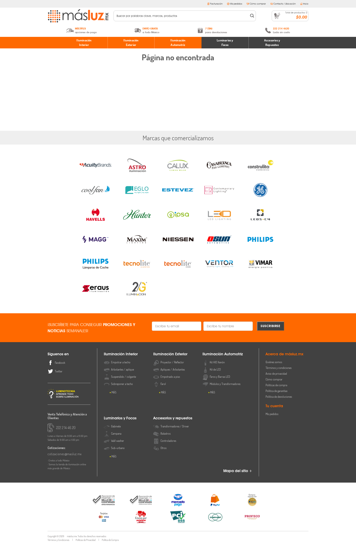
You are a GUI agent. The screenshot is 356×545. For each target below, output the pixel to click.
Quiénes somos (274, 362)
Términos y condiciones (279, 368)
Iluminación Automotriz (177, 42)
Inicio (305, 3)
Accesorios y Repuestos (272, 42)
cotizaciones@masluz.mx (65, 454)
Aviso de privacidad (276, 373)
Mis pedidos (236, 3)
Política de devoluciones (279, 396)
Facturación (216, 3)
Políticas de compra (276, 385)
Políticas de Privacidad (86, 539)
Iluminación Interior (83, 42)
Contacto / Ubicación (284, 3)
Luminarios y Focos (225, 42)
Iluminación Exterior (130, 42)
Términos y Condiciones (58, 539)
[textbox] (182, 16)
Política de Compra (110, 539)
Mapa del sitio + (237, 471)
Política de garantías (276, 391)
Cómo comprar (257, 3)
